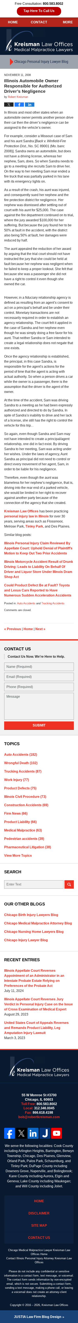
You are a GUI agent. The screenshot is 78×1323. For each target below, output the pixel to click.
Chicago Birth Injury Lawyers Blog (31, 915)
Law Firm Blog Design (37, 1317)
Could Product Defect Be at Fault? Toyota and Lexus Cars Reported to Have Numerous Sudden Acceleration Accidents (37, 590)
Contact (39, 22)
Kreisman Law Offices (21, 511)
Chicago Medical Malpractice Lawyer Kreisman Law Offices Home (39, 1252)
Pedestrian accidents (24, 838)
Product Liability (20, 822)
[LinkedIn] (33, 1133)
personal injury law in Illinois (26, 516)
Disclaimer (39, 1213)
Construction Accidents (26, 805)
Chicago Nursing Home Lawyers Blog (34, 931)
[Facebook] (10, 1133)
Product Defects (20, 788)
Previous (12, 629)
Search (69, 884)
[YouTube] (57, 1133)
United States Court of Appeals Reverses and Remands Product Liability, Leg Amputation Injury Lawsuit (36, 1028)
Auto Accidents (26, 603)
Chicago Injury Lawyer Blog (26, 940)
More (68, 22)
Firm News (15, 813)
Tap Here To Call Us (39, 11)
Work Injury (16, 780)
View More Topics (18, 855)
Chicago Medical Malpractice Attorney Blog (38, 923)
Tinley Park (34, 526)
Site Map (39, 1225)
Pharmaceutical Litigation (27, 847)
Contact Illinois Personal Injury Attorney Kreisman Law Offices (39, 1260)
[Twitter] (21, 1133)
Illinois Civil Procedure (25, 796)
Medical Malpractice (23, 830)
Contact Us (39, 1237)
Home (13, 22)
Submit (39, 725)
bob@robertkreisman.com (39, 1117)
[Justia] (45, 1133)
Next (40, 629)
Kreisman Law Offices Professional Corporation (39, 40)
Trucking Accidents (52, 603)
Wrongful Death (20, 763)
